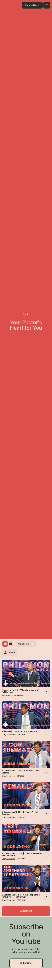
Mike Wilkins (6, 695)
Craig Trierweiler (8, 734)
